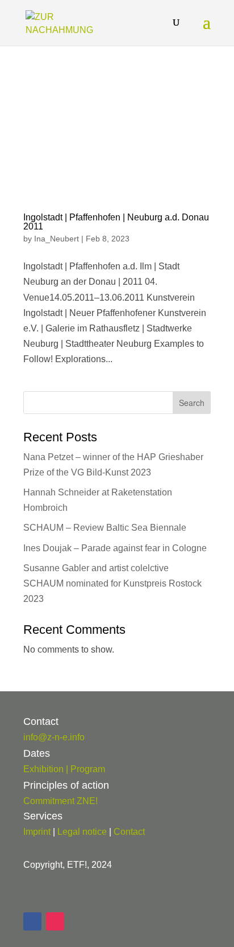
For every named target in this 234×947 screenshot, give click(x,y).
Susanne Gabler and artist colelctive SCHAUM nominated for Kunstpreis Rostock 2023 (112, 583)
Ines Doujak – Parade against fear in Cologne (115, 548)
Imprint (37, 832)
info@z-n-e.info (54, 737)
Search (191, 402)
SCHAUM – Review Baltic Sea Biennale (104, 527)
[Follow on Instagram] (55, 921)
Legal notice (82, 832)
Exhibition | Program (64, 769)
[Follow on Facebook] (32, 921)
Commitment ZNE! (60, 801)
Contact (129, 832)
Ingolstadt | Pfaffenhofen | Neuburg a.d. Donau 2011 (116, 221)
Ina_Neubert (56, 238)
